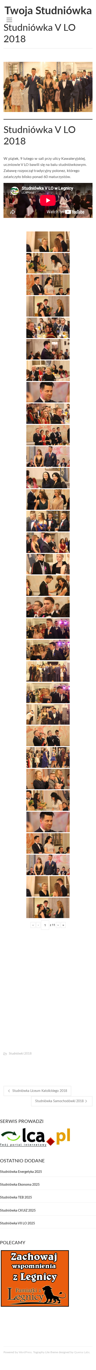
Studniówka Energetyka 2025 (21, 1172)
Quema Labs (81, 1352)
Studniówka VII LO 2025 (17, 1223)
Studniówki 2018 (20, 1053)
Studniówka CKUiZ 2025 (18, 1210)
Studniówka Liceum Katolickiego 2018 (39, 1091)
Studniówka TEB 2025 (16, 1197)
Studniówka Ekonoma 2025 (20, 1184)
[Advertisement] (48, 994)
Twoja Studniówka (48, 11)
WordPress (25, 1352)
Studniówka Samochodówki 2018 (59, 1101)
